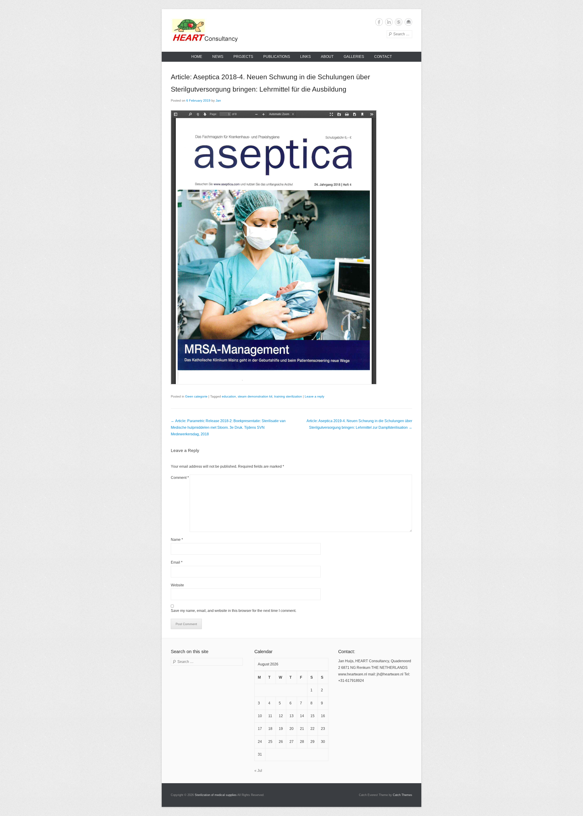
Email (408, 22)
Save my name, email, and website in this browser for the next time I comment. (233, 611)
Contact (383, 57)
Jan (218, 100)
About (327, 57)
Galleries (354, 57)
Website (177, 585)
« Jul (258, 770)
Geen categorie (196, 396)
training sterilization (288, 396)
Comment (180, 478)
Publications (276, 57)
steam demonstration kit (255, 396)
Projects (243, 57)
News (217, 57)
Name (177, 539)
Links (305, 57)
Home (196, 57)
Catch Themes (402, 795)
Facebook (379, 22)
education (229, 396)
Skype (398, 22)
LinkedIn (389, 22)
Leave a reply (314, 396)
